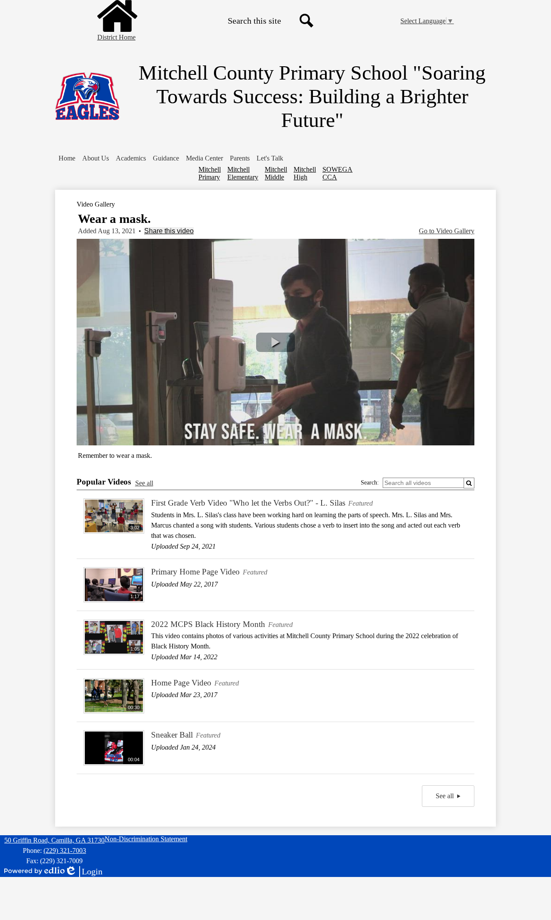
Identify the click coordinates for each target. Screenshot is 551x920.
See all (144, 483)
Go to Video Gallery (446, 231)
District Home (116, 37)
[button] (95, 158)
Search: (370, 482)
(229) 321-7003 (64, 850)
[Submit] (469, 483)
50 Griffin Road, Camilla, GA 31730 (54, 840)
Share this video (169, 231)
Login (83, 872)
